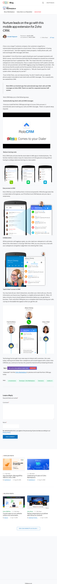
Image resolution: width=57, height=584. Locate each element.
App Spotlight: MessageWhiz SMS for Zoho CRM (12, 476)
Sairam (6, 517)
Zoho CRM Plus (7, 511)
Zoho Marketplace (20, 372)
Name (4, 422)
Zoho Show (30, 511)
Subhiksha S (7, 480)
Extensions (41, 380)
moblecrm (50, 380)
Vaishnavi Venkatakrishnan (34, 517)
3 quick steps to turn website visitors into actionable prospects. (12, 514)
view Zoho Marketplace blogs (28, 528)
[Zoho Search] (43, 2)
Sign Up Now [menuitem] (37, 12)
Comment (6, 402)
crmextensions (12, 380)
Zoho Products (50, 2)
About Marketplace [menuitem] (9, 12)
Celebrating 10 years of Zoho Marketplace (36, 476)
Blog (12, 3)
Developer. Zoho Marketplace (27, 380)
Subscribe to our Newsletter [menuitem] (24, 12)
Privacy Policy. (7, 432)
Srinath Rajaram (12, 36)
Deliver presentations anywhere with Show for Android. (37, 514)
